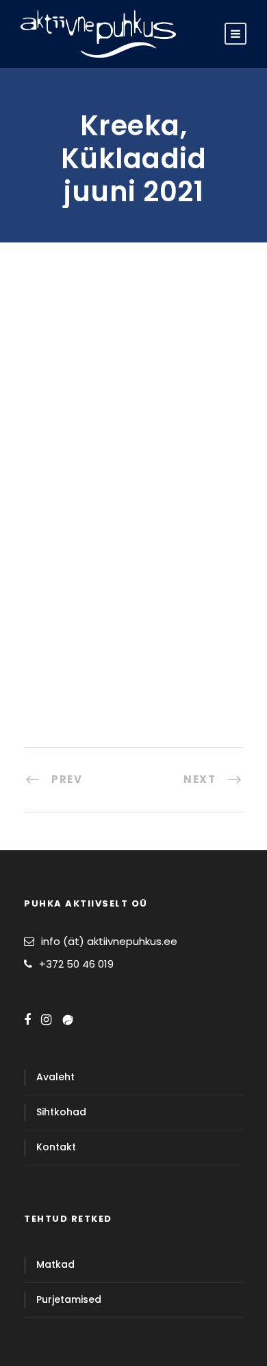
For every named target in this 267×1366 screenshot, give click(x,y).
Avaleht (55, 1077)
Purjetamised (68, 1299)
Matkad (55, 1264)
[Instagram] (46, 1020)
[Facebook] (27, 1020)
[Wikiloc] (68, 1020)
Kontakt (56, 1147)
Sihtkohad (61, 1112)
